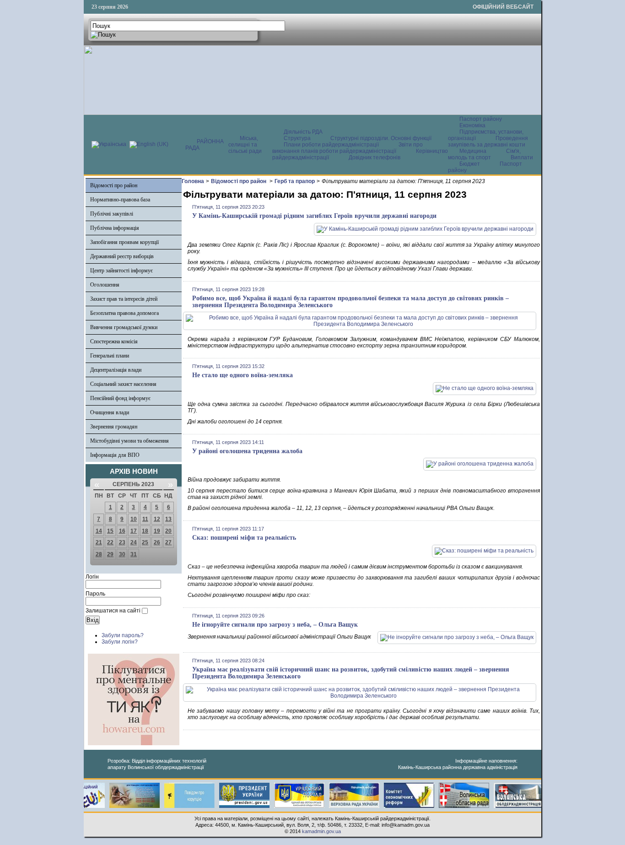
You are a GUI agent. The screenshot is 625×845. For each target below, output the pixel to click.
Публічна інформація (114, 228)
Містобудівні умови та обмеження (129, 441)
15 (110, 531)
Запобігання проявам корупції (124, 242)
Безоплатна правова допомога (124, 313)
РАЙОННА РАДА (204, 144)
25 (145, 542)
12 (157, 519)
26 (157, 542)
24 (133, 542)
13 (168, 519)
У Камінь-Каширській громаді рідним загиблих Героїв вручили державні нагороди (314, 215)
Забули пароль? (123, 635)
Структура (297, 138)
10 (133, 519)
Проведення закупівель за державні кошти (488, 141)
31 (133, 554)
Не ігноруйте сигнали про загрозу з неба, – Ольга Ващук (275, 624)
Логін (92, 577)
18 (145, 531)
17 (133, 531)
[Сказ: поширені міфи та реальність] (484, 550)
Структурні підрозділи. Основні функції (380, 138)
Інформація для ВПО (115, 455)
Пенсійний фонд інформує (120, 398)
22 (110, 542)
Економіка (472, 125)
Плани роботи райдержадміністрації (331, 144)
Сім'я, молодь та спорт (484, 154)
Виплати (522, 157)
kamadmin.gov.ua (321, 831)
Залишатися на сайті (113, 610)
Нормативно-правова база (120, 199)
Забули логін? (120, 642)
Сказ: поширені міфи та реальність (244, 537)
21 (99, 542)
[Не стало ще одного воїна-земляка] (484, 388)
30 (122, 554)
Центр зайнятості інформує (121, 270)
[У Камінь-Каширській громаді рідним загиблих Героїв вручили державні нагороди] (425, 229)
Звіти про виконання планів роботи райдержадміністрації (347, 147)
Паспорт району (480, 119)
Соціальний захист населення (123, 384)
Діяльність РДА (303, 132)
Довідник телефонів (374, 157)
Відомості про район (113, 185)
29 (110, 554)
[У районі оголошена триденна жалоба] (479, 463)
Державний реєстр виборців (122, 256)
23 (122, 542)
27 (168, 542)
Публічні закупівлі (111, 214)
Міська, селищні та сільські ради (245, 144)
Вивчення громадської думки (123, 327)
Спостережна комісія (114, 341)
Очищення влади (109, 412)
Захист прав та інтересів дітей (123, 299)
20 (168, 531)
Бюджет (470, 164)
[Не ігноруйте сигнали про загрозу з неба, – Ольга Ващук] (456, 637)
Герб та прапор (295, 181)
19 (157, 531)
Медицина (473, 151)
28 (99, 554)
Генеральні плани (109, 355)
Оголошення (104, 285)
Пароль (95, 593)
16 (122, 531)
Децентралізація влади (115, 370)
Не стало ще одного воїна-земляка (242, 375)
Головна (193, 181)
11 (145, 519)
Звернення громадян (113, 426)
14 (99, 531)
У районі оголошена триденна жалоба (247, 451)
